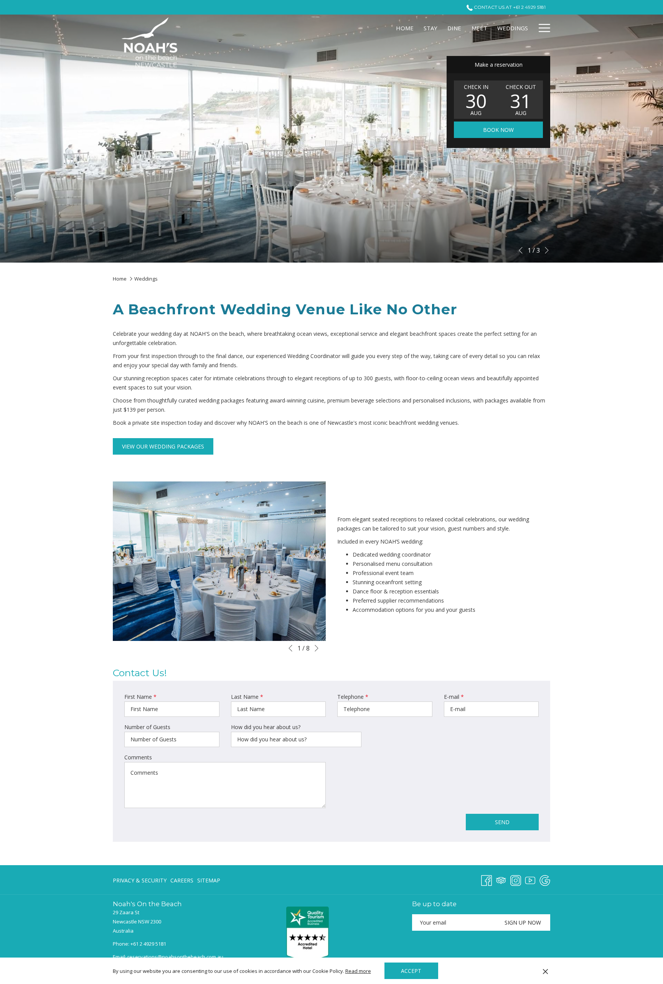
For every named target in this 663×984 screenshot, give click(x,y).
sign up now (523, 922)
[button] (476, 99)
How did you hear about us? (265, 727)
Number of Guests (147, 727)
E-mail (454, 696)
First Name (140, 696)
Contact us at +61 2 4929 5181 (509, 7)
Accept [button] (411, 970)
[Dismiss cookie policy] (545, 971)
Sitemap (208, 880)
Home (120, 278)
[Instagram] (515, 879)
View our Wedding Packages (163, 446)
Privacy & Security (140, 880)
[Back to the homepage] (151, 47)
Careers (181, 880)
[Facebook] (486, 879)
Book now (498, 129)
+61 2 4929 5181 (148, 943)
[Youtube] (530, 879)
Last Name (247, 696)
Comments (138, 757)
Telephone (352, 696)
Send (502, 822)
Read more (358, 971)
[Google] (544, 879)
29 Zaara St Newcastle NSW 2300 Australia (137, 921)
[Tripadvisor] (501, 879)
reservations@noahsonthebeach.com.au (175, 956)
